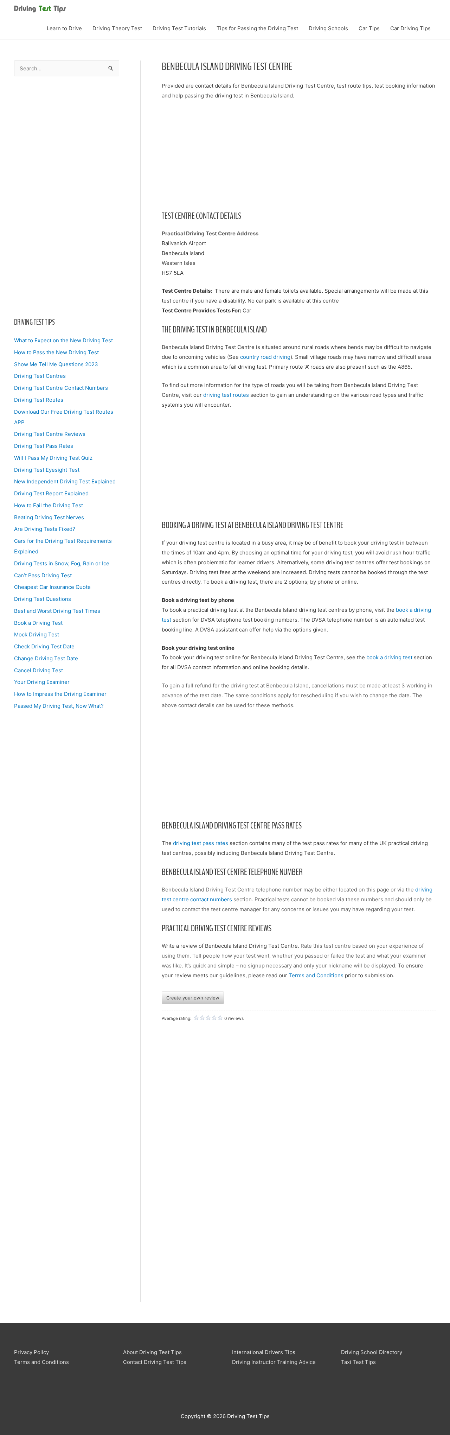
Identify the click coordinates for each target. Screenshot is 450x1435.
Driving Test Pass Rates (43, 446)
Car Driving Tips (410, 28)
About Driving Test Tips (152, 1352)
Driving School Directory (371, 1352)
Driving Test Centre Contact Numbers (61, 388)
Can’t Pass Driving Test (43, 575)
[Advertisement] (66, 196)
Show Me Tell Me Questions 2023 (56, 364)
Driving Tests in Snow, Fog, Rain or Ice (61, 563)
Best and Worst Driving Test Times (57, 611)
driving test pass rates (200, 843)
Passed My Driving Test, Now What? (59, 706)
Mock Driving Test (36, 634)
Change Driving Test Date (46, 658)
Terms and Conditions (316, 975)
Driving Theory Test (117, 28)
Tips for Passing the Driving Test (257, 28)
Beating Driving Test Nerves (49, 517)
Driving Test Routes (38, 399)
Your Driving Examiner (42, 682)
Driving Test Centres (40, 376)
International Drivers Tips (263, 1352)
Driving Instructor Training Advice (274, 1362)
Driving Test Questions (42, 599)
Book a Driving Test (38, 623)
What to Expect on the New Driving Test (63, 340)
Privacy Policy (31, 1352)
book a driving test (389, 657)
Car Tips (369, 28)
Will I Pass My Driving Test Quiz (53, 458)
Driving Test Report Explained (51, 493)
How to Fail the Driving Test (48, 505)
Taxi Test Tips (358, 1362)
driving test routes (226, 395)
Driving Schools (328, 28)
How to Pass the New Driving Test (56, 352)
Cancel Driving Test (38, 670)
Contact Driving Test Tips (154, 1362)
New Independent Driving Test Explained (65, 481)
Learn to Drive (64, 28)
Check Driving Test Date (44, 646)
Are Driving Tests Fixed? (44, 529)
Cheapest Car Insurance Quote (52, 587)
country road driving (265, 357)
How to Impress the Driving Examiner (60, 694)
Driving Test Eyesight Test (46, 469)
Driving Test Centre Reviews (49, 434)
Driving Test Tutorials (179, 28)
